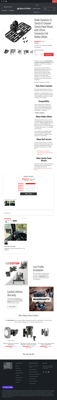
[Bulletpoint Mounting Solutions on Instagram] (3, 1)
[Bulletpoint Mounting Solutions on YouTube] (6, 1)
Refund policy (18, 379)
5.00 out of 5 (32, 179)
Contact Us (18, 368)
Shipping (17, 382)
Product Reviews (32, 383)
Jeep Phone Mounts (33, 371)
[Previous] (4, 31)
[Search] (54, 8)
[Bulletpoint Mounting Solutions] (24, 9)
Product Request (32, 378)
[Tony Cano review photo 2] (6, 243)
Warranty (17, 375)
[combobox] (49, 8)
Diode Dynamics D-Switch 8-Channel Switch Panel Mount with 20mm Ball (45, 152)
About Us (17, 365)
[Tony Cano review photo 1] (15, 232)
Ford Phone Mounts (33, 369)
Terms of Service (19, 377)
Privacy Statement (19, 372)
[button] (8, 7)
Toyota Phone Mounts (33, 376)
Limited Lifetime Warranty (15, 293)
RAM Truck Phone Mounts (34, 374)
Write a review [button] (28, 193)
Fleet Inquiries (18, 370)
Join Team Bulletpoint (33, 381)
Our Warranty (12, 306)
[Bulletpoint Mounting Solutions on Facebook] (1, 1)
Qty (35, 51)
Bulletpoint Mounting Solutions (11, 390)
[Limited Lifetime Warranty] (41, 299)
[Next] (32, 31)
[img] (7, 218)
